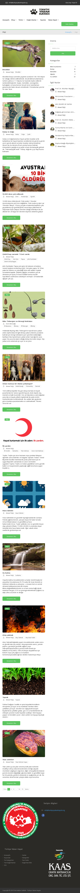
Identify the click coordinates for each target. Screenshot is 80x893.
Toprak (5, 697)
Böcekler (6, 70)
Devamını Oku (11, 95)
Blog (13, 20)
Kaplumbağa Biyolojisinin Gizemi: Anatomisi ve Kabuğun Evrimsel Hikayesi (65, 143)
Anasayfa (5, 20)
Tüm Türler (25, 860)
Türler (20, 20)
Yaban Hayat (52, 20)
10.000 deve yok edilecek (12, 194)
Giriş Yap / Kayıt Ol (71, 3)
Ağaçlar (63, 74)
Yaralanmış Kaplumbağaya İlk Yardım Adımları (65, 135)
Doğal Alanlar (31, 20)
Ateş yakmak (7, 635)
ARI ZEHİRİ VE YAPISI (63, 104)
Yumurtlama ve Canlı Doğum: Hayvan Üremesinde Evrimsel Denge (65, 128)
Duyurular (7, 857)
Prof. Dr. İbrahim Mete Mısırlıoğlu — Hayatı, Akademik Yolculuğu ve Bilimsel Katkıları (65, 120)
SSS (5, 865)
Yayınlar (43, 20)
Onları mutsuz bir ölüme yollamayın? (17, 384)
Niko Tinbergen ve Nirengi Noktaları (17, 321)
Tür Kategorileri (9, 860)
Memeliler (63, 71)
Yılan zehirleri (8, 760)
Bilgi (7, 43)
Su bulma (6, 573)
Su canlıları (63, 76)
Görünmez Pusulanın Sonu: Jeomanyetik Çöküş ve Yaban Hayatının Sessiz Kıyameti (65, 96)
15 (22, 789)
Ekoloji (63, 69)
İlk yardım (6, 446)
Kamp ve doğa (8, 132)
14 (19, 789)
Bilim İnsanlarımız (63, 66)
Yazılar (24, 855)
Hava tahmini (7, 511)
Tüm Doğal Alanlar (10, 862)
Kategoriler (25, 857)
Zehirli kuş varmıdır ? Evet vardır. (16, 254)
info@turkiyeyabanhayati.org (18, 2)
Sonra (26, 789)
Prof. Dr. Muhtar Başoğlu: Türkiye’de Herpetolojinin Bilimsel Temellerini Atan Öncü (65, 89)
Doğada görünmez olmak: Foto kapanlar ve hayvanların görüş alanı (65, 112)
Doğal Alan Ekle (27, 862)
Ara (63, 53)
